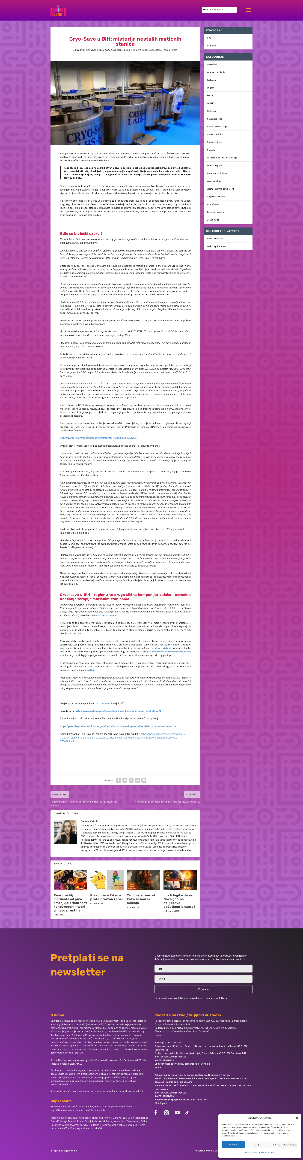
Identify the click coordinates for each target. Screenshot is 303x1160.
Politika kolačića (215, 238)
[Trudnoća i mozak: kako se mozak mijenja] (143, 880)
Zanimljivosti (171, 49)
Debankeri (212, 64)
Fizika (210, 95)
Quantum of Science (217, 173)
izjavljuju (90, 670)
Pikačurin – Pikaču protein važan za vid (106, 897)
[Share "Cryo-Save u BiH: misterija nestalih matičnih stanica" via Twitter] (125, 780)
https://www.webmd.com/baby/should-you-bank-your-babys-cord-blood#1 (118, 710)
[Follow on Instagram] (166, 1112)
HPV (209, 37)
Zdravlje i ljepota (215, 212)
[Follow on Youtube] (177, 1112)
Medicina (211, 111)
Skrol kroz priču (214, 165)
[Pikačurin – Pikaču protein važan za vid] (107, 880)
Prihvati (233, 1144)
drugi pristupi (163, 648)
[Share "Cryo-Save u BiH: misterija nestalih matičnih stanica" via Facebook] (118, 780)
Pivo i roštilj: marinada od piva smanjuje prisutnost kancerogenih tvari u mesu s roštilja (70, 902)
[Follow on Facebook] (155, 1112)
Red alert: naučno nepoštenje (147, 49)
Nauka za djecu (214, 142)
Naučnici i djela (214, 118)
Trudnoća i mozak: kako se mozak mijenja (142, 899)
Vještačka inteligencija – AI (220, 188)
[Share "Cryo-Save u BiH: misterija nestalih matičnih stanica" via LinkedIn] (137, 780)
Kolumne (211, 45)
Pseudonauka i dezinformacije (222, 157)
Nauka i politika (215, 134)
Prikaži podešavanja (285, 1144)
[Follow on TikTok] (187, 1112)
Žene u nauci (213, 219)
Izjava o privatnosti (267, 1152)
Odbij (258, 1144)
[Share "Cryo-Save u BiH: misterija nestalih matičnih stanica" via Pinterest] (131, 780)
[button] (296, 1118)
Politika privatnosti (216, 246)
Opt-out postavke (251, 1152)
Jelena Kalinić (92, 49)
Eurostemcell (109, 615)
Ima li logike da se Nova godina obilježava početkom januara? (179, 901)
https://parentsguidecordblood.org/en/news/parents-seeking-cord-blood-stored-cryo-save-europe (118, 726)
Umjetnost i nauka (216, 196)
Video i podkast (214, 180)
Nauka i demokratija (217, 126)
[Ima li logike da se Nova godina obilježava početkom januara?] (180, 880)
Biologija (211, 80)
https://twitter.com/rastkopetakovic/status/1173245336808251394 (98, 438)
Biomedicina (123, 49)
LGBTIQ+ (211, 103)
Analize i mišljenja (216, 72)
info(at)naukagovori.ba (63, 1150)
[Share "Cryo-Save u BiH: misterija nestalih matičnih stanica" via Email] (144, 780)
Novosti (211, 149)
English (210, 87)
